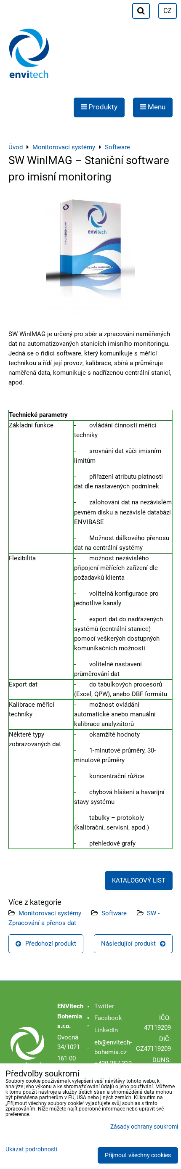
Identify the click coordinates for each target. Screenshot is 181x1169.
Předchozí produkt (50, 943)
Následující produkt (128, 943)
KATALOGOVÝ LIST (138, 880)
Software (114, 913)
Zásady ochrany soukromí (144, 1126)
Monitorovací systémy (50, 913)
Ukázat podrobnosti (31, 1149)
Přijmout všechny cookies (138, 1155)
